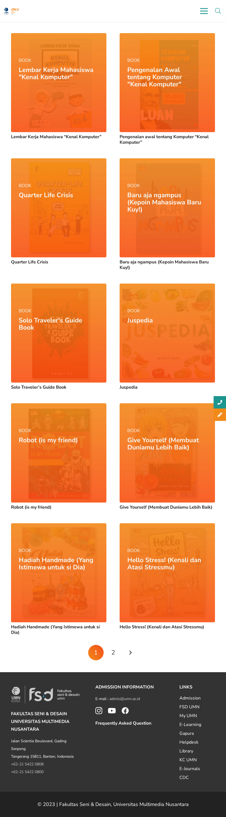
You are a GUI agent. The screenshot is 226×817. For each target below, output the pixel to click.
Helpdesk (188, 742)
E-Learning (190, 725)
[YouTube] (112, 710)
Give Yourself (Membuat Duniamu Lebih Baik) (166, 507)
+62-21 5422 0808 (27, 764)
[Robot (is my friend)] (58, 407)
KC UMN (188, 760)
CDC (184, 778)
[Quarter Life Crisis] (58, 162)
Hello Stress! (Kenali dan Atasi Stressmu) (162, 627)
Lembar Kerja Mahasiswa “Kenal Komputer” (56, 137)
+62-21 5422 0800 (27, 772)
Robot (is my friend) (31, 507)
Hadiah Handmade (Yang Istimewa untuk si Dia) (55, 629)
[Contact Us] (220, 402)
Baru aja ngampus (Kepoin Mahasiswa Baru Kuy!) (164, 264)
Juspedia (129, 387)
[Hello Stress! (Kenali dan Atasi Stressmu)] (167, 527)
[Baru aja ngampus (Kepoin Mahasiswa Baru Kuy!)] (167, 162)
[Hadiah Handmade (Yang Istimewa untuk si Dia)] (58, 527)
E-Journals (189, 769)
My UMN (188, 716)
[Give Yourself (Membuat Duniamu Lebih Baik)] (167, 407)
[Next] (130, 652)
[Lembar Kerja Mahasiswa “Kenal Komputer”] (58, 37)
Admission (190, 698)
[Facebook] (125, 710)
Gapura (186, 733)
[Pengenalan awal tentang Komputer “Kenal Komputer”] (167, 37)
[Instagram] (98, 711)
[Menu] (204, 11)
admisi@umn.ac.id (124, 698)
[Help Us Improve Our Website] (220, 414)
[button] (218, 11)
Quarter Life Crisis (29, 262)
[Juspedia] (167, 287)
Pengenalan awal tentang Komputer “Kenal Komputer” (164, 139)
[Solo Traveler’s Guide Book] (58, 287)
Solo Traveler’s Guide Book (38, 387)
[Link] (6, 11)
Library (186, 751)
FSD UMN (189, 707)
